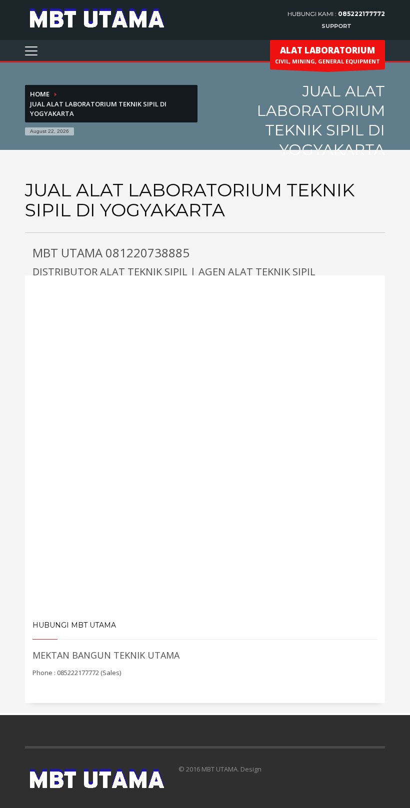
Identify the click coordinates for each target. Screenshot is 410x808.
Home (40, 93)
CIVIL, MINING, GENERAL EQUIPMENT (327, 54)
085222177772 (361, 13)
